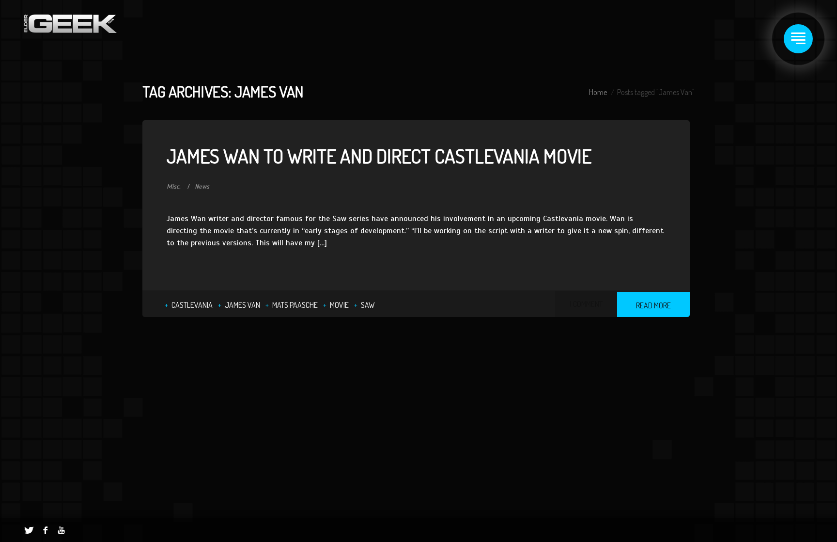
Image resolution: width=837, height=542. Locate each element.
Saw (368, 305)
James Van (242, 305)
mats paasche (295, 305)
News (202, 187)
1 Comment (586, 304)
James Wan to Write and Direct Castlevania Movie (379, 155)
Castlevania (192, 305)
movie (339, 305)
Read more (653, 305)
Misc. (174, 187)
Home (598, 92)
